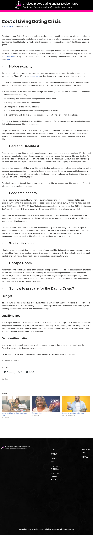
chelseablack (8, 26)
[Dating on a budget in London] (76, 404)
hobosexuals (34, 76)
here (8, 59)
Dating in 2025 (37, 413)
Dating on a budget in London (73, 413)
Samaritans (11, 56)
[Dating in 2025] (46, 404)
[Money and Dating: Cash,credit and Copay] (16, 404)
